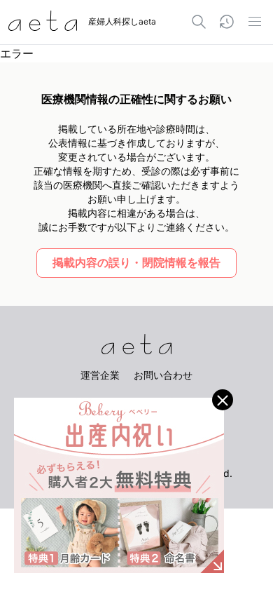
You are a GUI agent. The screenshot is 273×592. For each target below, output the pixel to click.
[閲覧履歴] (227, 22)
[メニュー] (255, 22)
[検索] (199, 22)
